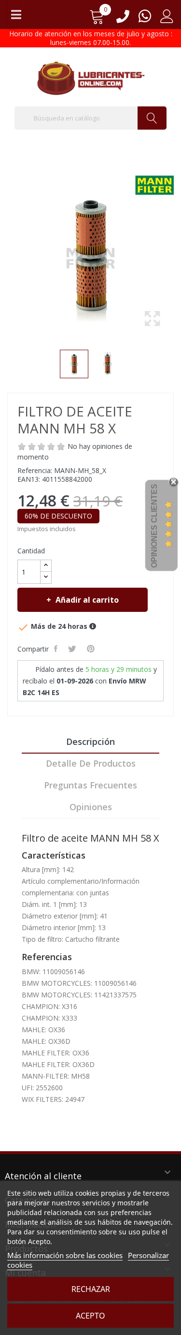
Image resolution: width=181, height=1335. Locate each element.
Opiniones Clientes (154, 526)
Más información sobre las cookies (65, 1255)
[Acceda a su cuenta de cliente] (167, 19)
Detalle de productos (91, 763)
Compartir (57, 648)
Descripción (90, 741)
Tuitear (73, 648)
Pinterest (91, 648)
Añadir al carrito (87, 599)
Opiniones (91, 807)
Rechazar (90, 1289)
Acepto (90, 1315)
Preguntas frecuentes (90, 785)
